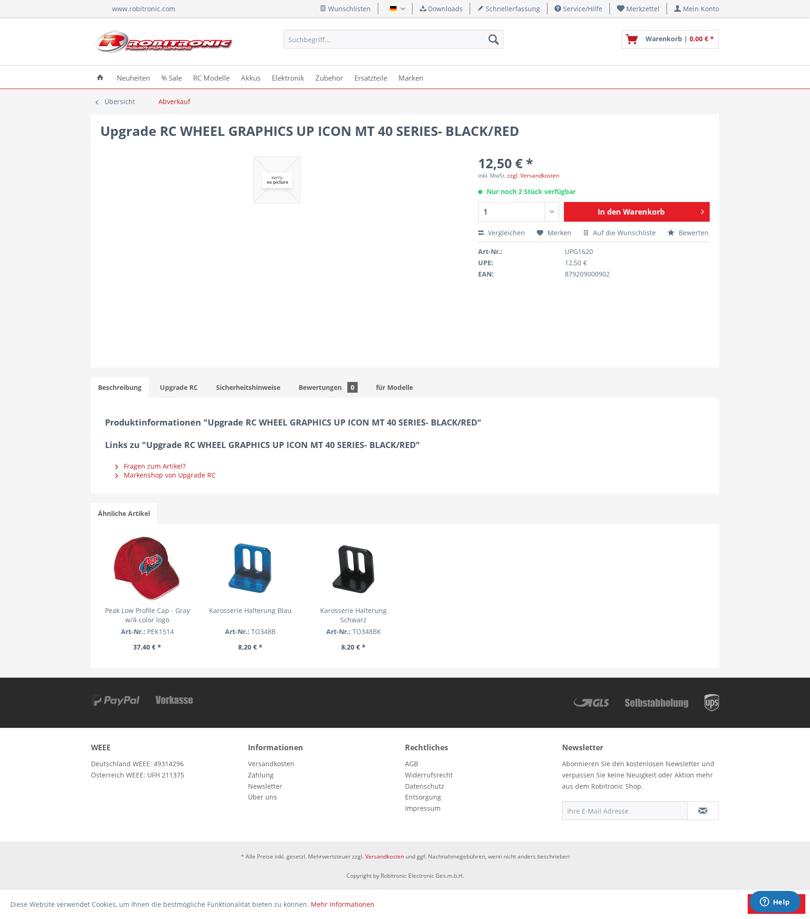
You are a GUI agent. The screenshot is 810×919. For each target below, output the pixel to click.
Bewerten (693, 232)
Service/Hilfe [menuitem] (581, 8)
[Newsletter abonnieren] (703, 810)
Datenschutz (424, 786)
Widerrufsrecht (429, 774)
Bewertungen (326, 387)
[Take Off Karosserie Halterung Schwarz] (353, 568)
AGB (411, 763)
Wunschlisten (348, 8)
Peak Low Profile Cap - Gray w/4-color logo (147, 615)
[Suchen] (493, 39)
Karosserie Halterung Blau (250, 610)
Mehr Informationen (343, 904)
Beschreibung (120, 387)
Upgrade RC (179, 387)
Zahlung (261, 774)
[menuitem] (638, 9)
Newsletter (265, 786)
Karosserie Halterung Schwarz (353, 615)
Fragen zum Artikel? (154, 466)
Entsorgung (423, 796)
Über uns (262, 796)
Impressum (423, 808)
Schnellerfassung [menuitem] (512, 8)
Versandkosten (271, 763)
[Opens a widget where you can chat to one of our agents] (775, 902)
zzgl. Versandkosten (533, 175)
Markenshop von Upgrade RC (169, 475)
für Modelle (394, 387)
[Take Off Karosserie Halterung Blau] (250, 568)
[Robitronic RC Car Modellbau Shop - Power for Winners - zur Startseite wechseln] (164, 41)
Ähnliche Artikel (124, 513)
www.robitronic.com (143, 8)
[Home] (100, 77)
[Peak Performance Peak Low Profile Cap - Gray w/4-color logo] (147, 568)
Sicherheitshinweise (248, 387)
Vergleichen (505, 232)
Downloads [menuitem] (444, 8)
